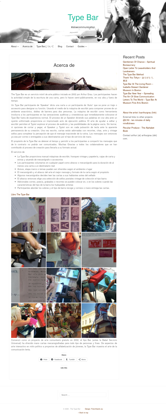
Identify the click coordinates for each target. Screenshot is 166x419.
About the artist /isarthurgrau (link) (140, 112)
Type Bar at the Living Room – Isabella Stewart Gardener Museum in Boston (138, 87)
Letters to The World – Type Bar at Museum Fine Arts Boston (140, 101)
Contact (70, 46)
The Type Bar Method (133, 74)
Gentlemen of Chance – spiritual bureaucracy (139, 63)
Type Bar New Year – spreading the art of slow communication (138, 95)
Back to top (83, 412)
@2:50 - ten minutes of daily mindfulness (136, 121)
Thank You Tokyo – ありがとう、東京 (139, 79)
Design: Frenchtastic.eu (94, 409)
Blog (60, 46)
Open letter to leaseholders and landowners (139, 69)
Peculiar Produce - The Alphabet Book (138, 129)
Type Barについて (45, 46)
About (14, 46)
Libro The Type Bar (20, 194)
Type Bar (83, 16)
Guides (81, 46)
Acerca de (27, 46)
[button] (28, 214)
